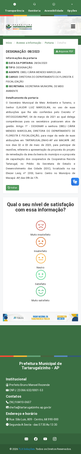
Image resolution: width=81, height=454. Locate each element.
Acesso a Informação (28, 42)
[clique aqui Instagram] (54, 438)
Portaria (49, 42)
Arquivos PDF (65, 51)
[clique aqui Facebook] (35, 438)
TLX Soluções (27, 449)
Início (9, 42)
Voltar (13, 187)
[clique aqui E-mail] (26, 438)
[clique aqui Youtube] (45, 438)
